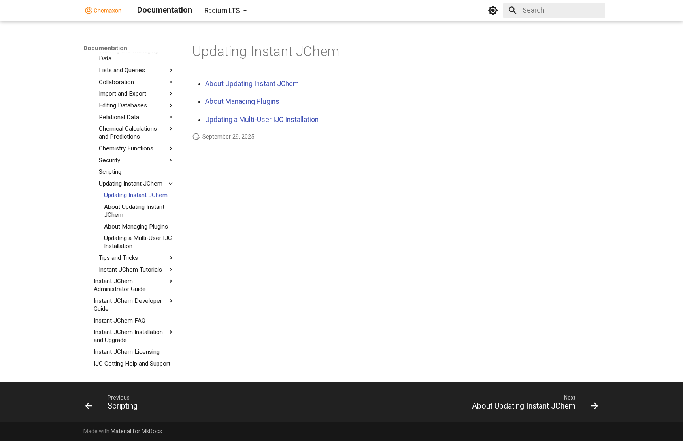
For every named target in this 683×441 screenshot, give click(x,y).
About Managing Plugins (242, 101)
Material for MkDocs (136, 431)
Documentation (105, 48)
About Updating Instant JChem (252, 84)
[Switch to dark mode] (493, 10)
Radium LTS (222, 11)
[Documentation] (103, 10)
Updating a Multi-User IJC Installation (262, 120)
